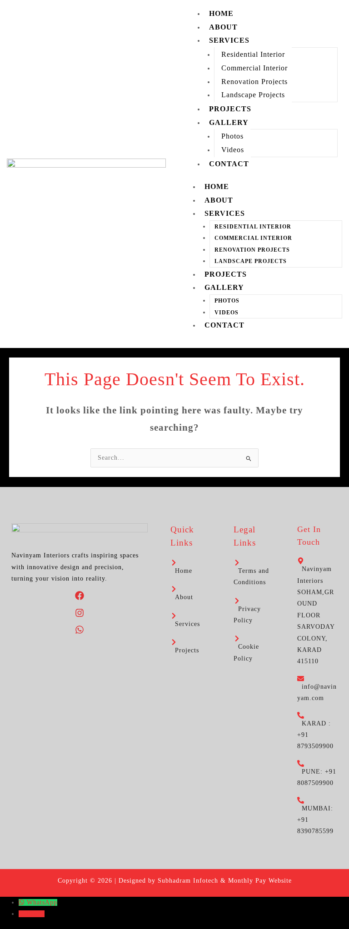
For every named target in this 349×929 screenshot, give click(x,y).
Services (229, 40)
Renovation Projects (254, 81)
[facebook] (79, 598)
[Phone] (22, 913)
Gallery (229, 122)
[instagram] (79, 615)
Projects (230, 109)
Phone (35, 913)
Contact (229, 164)
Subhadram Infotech (188, 880)
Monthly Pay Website (260, 880)
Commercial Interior (254, 68)
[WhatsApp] (23, 902)
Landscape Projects (253, 95)
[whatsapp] (79, 632)
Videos (232, 150)
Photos (232, 136)
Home (221, 13)
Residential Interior (253, 54)
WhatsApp (42, 902)
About (223, 27)
